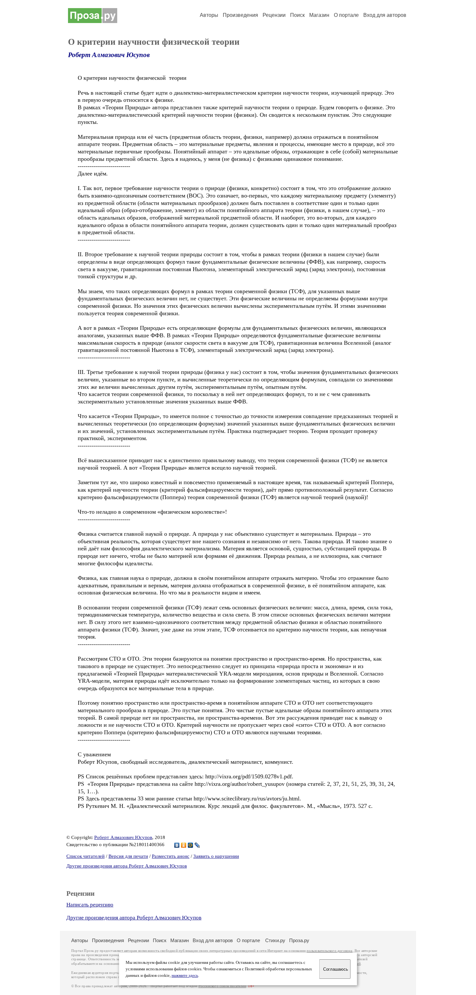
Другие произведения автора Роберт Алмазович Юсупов (126, 866)
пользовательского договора (329, 951)
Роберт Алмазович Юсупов (109, 55)
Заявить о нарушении (216, 856)
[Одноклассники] (183, 845)
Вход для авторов (384, 15)
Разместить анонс (170, 856)
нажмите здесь (185, 975)
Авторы (209, 15)
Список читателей (85, 856)
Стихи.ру (275, 940)
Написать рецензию (89, 905)
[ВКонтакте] (177, 845)
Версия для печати (128, 856)
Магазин (319, 15)
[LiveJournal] (197, 845)
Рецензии (274, 15)
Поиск (297, 15)
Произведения (240, 15)
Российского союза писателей (222, 986)
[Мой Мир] (190, 845)
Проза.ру (299, 940)
